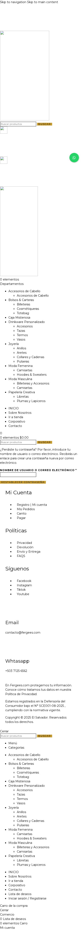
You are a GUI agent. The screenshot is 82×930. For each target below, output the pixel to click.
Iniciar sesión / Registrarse (27, 898)
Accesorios (25, 326)
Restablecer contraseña (23, 482)
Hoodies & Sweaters (31, 375)
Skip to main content (42, 2)
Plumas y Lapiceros (31, 401)
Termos (22, 335)
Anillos (21, 348)
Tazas (21, 331)
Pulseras (23, 361)
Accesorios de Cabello (33, 295)
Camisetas (24, 370)
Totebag (23, 313)
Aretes (21, 353)
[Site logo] (24, 119)
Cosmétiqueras (28, 309)
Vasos (21, 339)
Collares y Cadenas (30, 357)
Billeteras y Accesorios (33, 383)
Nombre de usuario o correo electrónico (38, 470)
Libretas (23, 396)
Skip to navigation (13, 2)
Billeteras (23, 304)
